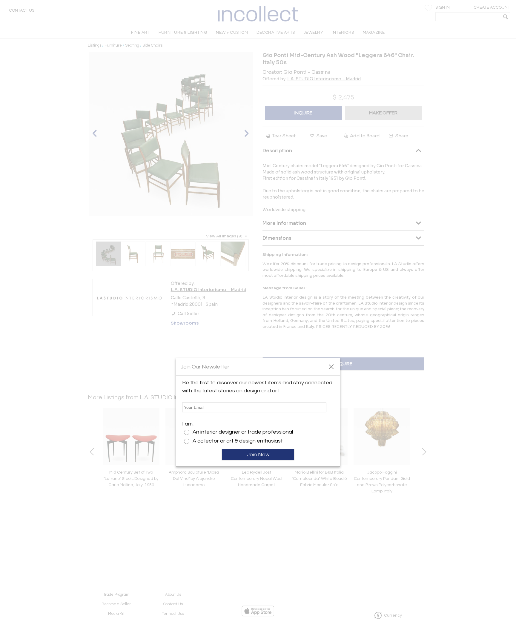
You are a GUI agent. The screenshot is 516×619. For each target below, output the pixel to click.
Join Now (258, 454)
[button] (331, 366)
